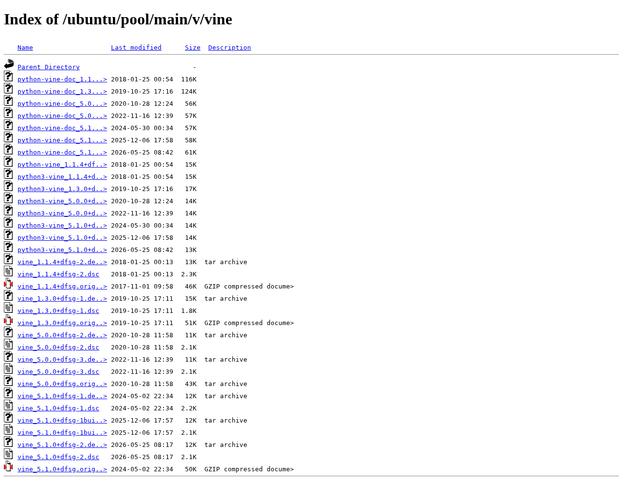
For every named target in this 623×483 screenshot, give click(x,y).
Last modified (136, 47)
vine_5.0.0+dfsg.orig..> (62, 383)
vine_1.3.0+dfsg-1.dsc (58, 310)
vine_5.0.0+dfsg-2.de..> (62, 335)
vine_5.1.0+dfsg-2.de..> (62, 444)
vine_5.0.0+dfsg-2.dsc (58, 347)
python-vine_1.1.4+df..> (62, 164)
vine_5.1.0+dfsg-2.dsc (58, 457)
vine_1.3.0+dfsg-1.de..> (62, 298)
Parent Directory (49, 67)
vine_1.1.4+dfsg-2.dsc (58, 274)
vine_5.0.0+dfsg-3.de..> (62, 359)
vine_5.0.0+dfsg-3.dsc (58, 371)
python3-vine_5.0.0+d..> (62, 201)
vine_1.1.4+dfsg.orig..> (62, 286)
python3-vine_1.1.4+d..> (62, 176)
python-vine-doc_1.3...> (62, 91)
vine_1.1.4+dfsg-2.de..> (62, 262)
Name (25, 47)
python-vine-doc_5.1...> (62, 128)
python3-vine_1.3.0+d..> (62, 189)
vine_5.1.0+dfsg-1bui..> (62, 420)
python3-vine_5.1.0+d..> (62, 225)
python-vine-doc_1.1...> (62, 79)
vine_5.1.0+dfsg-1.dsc (58, 408)
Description (229, 47)
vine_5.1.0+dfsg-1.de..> (62, 396)
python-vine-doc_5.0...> (62, 103)
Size (193, 47)
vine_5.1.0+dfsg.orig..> (62, 469)
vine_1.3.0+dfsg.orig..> (62, 323)
